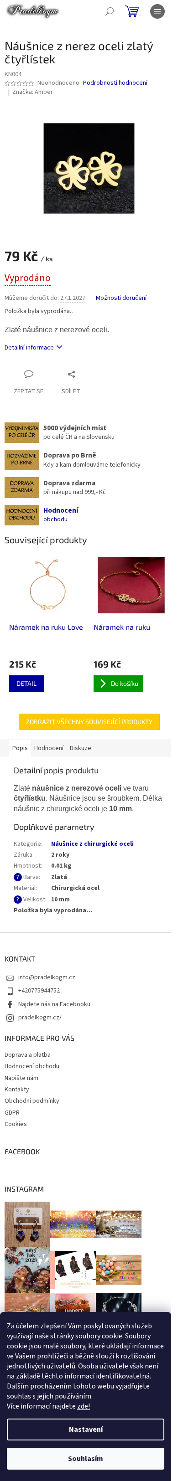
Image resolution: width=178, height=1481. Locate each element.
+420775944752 (39, 990)
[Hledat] (109, 11)
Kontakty (17, 1089)
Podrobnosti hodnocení (115, 83)
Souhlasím (85, 1459)
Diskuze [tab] (80, 748)
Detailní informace (29, 347)
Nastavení (86, 1429)
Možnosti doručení (121, 298)
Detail (26, 683)
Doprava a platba (28, 1054)
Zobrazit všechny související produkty (89, 721)
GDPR (12, 1112)
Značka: (32, 92)
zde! (83, 1406)
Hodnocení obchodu (32, 1066)
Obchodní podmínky (32, 1101)
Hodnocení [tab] (48, 748)
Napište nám (21, 1078)
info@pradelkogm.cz (46, 977)
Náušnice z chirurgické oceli (92, 843)
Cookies (16, 1124)
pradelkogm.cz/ (40, 1017)
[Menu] (157, 11)
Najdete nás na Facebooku (54, 1004)
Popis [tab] (20, 748)
